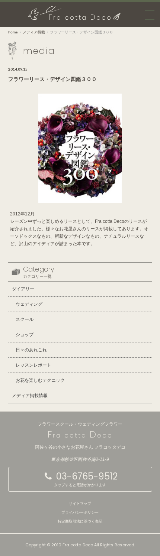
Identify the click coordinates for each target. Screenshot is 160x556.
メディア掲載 (34, 32)
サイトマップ (80, 503)
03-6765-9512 (86, 479)
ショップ (24, 334)
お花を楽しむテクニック (40, 380)
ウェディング (29, 304)
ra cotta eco (80, 17)
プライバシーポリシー (80, 512)
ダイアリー (23, 289)
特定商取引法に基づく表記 (80, 521)
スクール (24, 319)
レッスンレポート (33, 365)
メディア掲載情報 (30, 395)
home (13, 32)
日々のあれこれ (31, 349)
